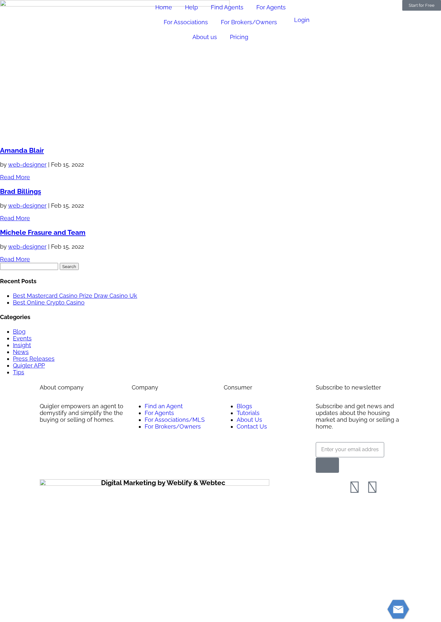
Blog (19, 331)
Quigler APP (29, 365)
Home (163, 7)
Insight (22, 345)
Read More (15, 177)
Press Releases (34, 358)
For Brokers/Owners (249, 22)
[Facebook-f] (354, 487)
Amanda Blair (22, 150)
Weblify (179, 483)
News (21, 351)
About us (204, 37)
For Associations (186, 22)
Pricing (239, 37)
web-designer (27, 164)
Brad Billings (20, 191)
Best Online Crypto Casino (49, 302)
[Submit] (327, 465)
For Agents (271, 7)
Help (191, 7)
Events (22, 338)
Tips (18, 372)
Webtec (212, 483)
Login (302, 19)
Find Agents (227, 7)
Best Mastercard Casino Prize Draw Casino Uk (75, 295)
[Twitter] (372, 487)
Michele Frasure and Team (43, 232)
